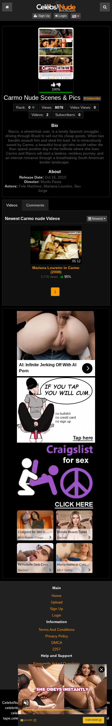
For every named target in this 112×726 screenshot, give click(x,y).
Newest (99, 219)
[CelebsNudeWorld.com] (55, 6)
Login (62, 16)
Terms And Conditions (56, 629)
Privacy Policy (56, 636)
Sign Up (44, 16)
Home (56, 596)
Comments (35, 205)
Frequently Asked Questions (56, 663)
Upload (57, 602)
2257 (56, 649)
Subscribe (93, 98)
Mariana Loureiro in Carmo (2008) (55, 270)
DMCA (56, 642)
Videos (11, 205)
